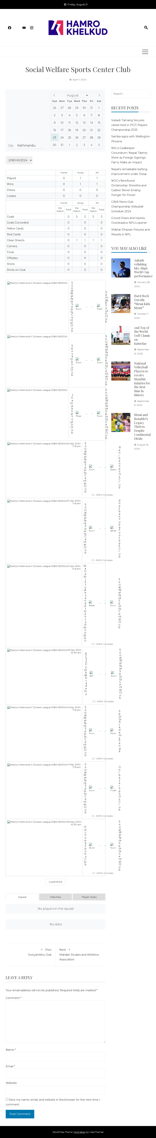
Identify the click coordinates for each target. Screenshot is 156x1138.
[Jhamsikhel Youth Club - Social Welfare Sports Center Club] (55, 414)
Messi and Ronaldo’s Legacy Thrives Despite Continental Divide (142, 427)
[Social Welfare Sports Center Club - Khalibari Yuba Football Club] (55, 530)
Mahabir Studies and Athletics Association (79, 954)
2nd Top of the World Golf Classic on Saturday (142, 335)
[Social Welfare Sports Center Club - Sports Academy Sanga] (55, 733)
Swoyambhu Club (40, 952)
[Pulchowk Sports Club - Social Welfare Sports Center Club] (55, 847)
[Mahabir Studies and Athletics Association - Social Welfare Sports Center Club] (55, 605)
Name (11, 1049)
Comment (13, 998)
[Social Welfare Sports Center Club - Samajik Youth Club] (55, 306)
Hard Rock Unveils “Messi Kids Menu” (142, 302)
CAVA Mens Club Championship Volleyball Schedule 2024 (127, 206)
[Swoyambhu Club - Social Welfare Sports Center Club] (55, 360)
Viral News (79, 1132)
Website (11, 1083)
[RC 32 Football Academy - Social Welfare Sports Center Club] (55, 675)
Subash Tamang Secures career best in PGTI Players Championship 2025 (129, 125)
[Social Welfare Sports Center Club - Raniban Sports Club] (55, 469)
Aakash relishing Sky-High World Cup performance (143, 268)
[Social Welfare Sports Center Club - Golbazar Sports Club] (55, 790)
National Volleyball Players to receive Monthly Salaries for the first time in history (142, 379)
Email (10, 1066)
